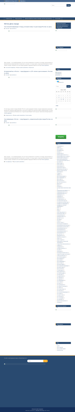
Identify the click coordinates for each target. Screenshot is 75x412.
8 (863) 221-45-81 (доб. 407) (11, 1)
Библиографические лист (62, 154)
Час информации (8, 161)
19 (61, 99)
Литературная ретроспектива (63, 225)
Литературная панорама (62, 223)
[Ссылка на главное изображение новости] (58, 82)
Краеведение (25, 67)
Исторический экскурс (61, 200)
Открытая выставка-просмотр (63, 243)
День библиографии (61, 176)
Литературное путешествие (62, 226)
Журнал (58, 184)
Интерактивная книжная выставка (64, 187)
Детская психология (61, 182)
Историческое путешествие (62, 202)
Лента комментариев (61, 348)
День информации (60, 177)
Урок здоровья (60, 258)
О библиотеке (9, 18)
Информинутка (60, 197)
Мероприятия (18, 18)
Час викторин (59, 274)
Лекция (58, 220)
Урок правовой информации (62, 265)
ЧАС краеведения (60, 284)
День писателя (60, 180)
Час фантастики (60, 294)
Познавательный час (61, 248)
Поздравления (60, 246)
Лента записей (60, 347)
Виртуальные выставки (61, 169)
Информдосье (60, 194)
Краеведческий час (61, 216)
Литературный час (60, 232)
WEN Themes (47, 410)
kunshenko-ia (13, 28)
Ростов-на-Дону (28, 115)
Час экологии (59, 296)
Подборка (59, 245)
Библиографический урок (62, 157)
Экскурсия (59, 302)
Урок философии (60, 267)
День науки (59, 179)
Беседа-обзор (60, 153)
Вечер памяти (60, 164)
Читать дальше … (45, 65)
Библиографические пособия (63, 156)
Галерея (58, 173)
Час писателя (59, 290)
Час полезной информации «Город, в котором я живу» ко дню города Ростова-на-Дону (28, 26)
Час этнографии (60, 297)
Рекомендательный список (62, 252)
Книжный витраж (60, 215)
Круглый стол (59, 217)
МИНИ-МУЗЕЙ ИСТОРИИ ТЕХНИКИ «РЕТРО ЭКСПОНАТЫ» (38, 18)
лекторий (59, 219)
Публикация (59, 251)
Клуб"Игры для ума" (61, 212)
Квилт (58, 209)
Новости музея (60, 239)
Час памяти (59, 287)
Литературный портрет (61, 231)
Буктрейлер (59, 161)
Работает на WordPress (30, 410)
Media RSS (62, 82)
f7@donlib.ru (22, 1)
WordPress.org (60, 350)
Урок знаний (59, 260)
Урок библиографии (61, 257)
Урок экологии (60, 268)
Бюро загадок (60, 163)
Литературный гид (60, 229)
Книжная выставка (61, 213)
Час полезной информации (10, 67)
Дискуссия (59, 183)
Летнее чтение (60, 222)
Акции (58, 147)
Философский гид (60, 271)
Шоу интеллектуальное (61, 300)
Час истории (59, 281)
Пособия (59, 249)
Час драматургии (60, 276)
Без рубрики (59, 150)
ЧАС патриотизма (60, 289)
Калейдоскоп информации (62, 203)
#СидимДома (59, 146)
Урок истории (59, 262)
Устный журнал (60, 270)
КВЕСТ (58, 207)
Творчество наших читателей (63, 254)
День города (20, 67)
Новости (58, 238)
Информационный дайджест (62, 190)
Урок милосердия (60, 264)
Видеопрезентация (61, 167)
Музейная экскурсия (61, 236)
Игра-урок (59, 186)
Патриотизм (31, 67)
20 (63, 99)
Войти (58, 345)
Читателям (57, 18)
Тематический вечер (61, 255)
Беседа (58, 151)
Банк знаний (59, 149)
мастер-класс (59, 234)
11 (58, 97)
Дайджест (59, 174)
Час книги (59, 283)
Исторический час (9, 115)
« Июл (57, 105)
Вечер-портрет (60, 166)
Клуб (58, 210)
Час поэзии (59, 293)
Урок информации (60, 261)
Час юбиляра (59, 299)
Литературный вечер (61, 228)
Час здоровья (59, 278)
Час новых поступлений (61, 286)
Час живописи (60, 277)
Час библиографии (61, 273)
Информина (59, 196)
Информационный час (61, 192)
